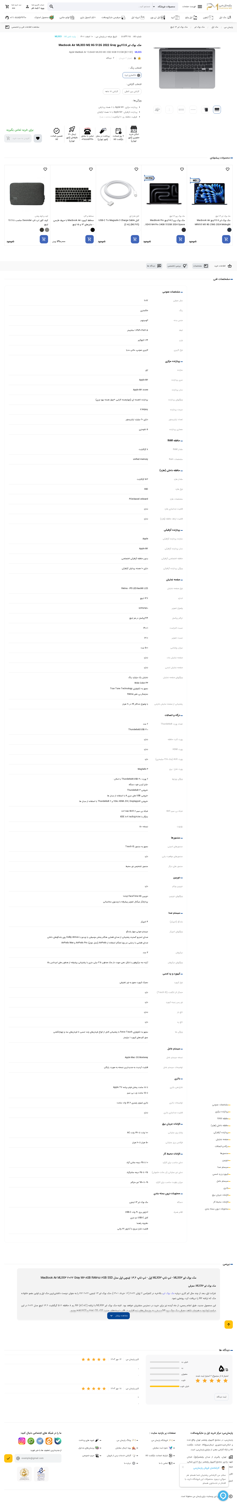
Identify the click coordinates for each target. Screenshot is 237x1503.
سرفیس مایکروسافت (111, 17)
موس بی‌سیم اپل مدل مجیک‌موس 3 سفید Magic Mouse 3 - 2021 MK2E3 (28, 222)
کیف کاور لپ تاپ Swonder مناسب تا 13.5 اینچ (74, 222)
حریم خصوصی (88, 1455)
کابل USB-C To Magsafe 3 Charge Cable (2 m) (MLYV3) (164, 222)
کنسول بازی (85, 17)
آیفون (205, 17)
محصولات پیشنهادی (220, 158)
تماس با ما (163, 1463)
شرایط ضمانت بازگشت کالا (156, 1455)
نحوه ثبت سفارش (160, 1448)
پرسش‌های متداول (86, 1448)
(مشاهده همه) (106, 117)
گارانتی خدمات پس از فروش (119, 1455)
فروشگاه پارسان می (159, 1440)
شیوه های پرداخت (86, 1440)
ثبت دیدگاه (221, 1396)
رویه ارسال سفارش (123, 1448)
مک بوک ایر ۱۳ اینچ (179, 27)
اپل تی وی (155, 17)
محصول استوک (42, 17)
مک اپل (222, 17)
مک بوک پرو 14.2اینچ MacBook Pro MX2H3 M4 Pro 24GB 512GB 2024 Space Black (209, 223)
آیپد (173, 17)
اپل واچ (188, 17)
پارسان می (228, 27)
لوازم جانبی (64, 17)
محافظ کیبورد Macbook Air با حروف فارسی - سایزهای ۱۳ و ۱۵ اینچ (119, 222)
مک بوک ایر (199, 27)
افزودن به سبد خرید (17, 138)
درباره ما (127, 1463)
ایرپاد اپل (135, 17)
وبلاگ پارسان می (124, 1440)
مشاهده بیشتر (118, 1316)
